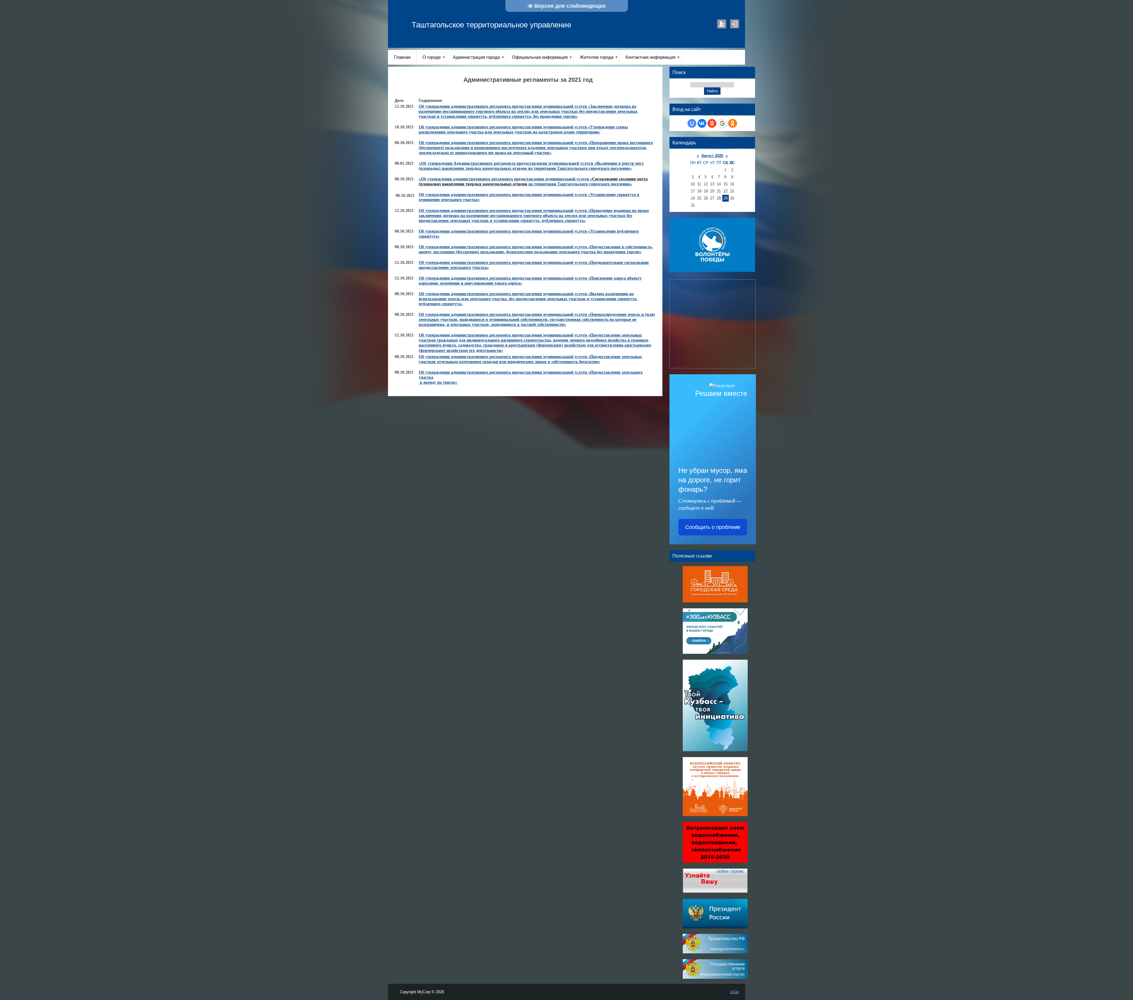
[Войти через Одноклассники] (732, 123)
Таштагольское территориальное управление (491, 24)
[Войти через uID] (691, 123)
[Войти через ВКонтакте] (702, 123)
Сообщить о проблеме (712, 527)
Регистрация (721, 23)
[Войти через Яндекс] (712, 123)
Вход (734, 23)
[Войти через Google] (722, 123)
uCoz (734, 992)
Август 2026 (712, 155)
